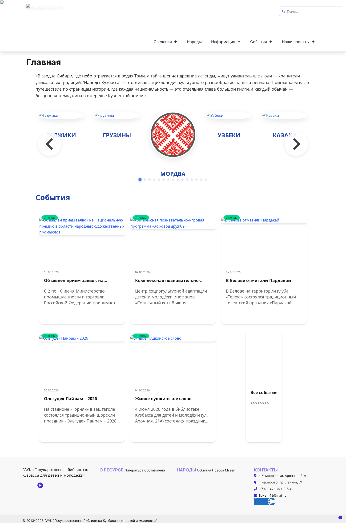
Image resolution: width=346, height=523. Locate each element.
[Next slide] (296, 144)
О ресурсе (112, 469)
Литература (134, 470)
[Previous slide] (49, 144)
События (204, 470)
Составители (154, 470)
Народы (186, 469)
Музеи (230, 470)
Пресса (218, 470)
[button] (140, 179)
